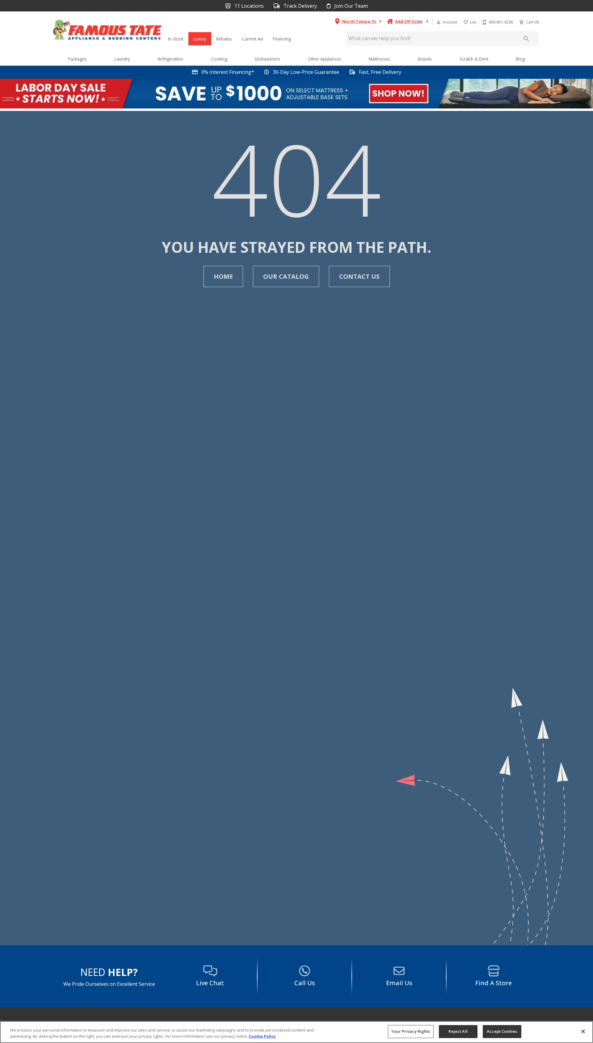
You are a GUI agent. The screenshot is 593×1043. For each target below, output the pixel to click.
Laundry (122, 59)
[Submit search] (526, 38)
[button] (438, 22)
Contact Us (359, 276)
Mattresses (379, 59)
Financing (282, 39)
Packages (77, 59)
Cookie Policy (262, 1036)
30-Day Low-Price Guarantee (305, 72)
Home (223, 276)
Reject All (457, 1031)
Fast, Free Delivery (379, 72)
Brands (425, 59)
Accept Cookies (502, 1031)
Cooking (219, 59)
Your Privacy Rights (410, 1031)
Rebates (224, 39)
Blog (520, 59)
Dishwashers (267, 59)
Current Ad (252, 39)
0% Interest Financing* (227, 72)
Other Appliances (324, 59)
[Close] (583, 1031)
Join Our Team (350, 6)
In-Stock (175, 39)
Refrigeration (170, 59)
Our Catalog (286, 276)
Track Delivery (299, 6)
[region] (296, 1032)
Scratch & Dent (474, 59)
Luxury (199, 39)
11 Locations (248, 6)
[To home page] (107, 31)
